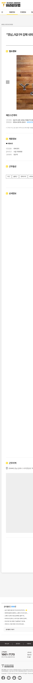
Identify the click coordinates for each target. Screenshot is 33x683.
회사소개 (7, 643)
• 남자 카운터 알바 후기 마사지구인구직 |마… (14, 610)
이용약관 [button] (29, 643)
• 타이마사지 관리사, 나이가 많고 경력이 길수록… (15, 618)
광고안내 (18, 643)
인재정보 (23, 12)
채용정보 (12, 12)
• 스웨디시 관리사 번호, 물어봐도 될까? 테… (14, 615)
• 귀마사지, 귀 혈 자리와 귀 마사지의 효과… (14, 624)
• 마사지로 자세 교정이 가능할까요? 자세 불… (15, 621)
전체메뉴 (2, 12)
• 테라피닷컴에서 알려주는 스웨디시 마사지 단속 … (16, 613)
